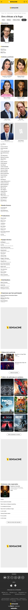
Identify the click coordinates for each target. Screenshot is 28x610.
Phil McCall (3, 179)
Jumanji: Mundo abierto (5, 513)
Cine (5, 13)
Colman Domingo (20, 97)
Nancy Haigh (3, 271)
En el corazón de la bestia (6, 501)
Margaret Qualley (21, 76)
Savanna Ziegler (4, 170)
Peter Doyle (3, 252)
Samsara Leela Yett (5, 168)
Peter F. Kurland (4, 274)
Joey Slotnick (21, 140)
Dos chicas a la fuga (12, 16)
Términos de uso (22, 598)
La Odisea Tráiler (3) (7, 394)
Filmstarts (12, 592)
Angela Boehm (4, 191)
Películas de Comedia (17, 13)
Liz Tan (2, 234)
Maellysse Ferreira (5, 287)
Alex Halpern (3, 189)
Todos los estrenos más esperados (14, 522)
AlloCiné (3, 592)
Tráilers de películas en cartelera (14, 434)
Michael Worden (4, 171)
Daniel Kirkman (4, 175)
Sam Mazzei (3, 165)
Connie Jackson (4, 146)
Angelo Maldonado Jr (5, 181)
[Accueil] (13, 2)
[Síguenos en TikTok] (19, 577)
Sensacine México (19, 594)
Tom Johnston (4, 269)
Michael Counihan (5, 157)
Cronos (2, 499)
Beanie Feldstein (7, 97)
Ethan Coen (7, 42)
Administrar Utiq (13, 599)
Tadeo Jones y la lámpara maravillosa (8, 504)
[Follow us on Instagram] (15, 577)
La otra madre (3, 511)
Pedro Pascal (7, 119)
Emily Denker (3, 250)
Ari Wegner (3, 242)
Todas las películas (10, 13)
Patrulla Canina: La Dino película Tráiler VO (21, 412)
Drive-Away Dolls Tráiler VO (20, 362)
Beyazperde (21, 592)
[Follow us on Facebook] (8, 577)
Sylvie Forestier (4, 282)
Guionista (3, 48)
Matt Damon (7, 140)
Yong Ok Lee (3, 261)
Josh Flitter (3, 192)
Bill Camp (21, 119)
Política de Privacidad (5, 599)
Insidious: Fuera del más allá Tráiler (7, 430)
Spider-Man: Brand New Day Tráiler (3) (21, 394)
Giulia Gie (3, 285)
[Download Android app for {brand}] (16, 585)
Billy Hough (3, 187)
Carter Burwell (4, 207)
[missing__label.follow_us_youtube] (5, 577)
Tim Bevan (3, 223)
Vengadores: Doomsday (15, 486)
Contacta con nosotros (14, 598)
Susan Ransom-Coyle (5, 247)
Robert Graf (3, 228)
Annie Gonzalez (4, 148)
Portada (2, 13)
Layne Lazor (3, 176)
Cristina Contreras (5, 182)
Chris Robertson (4, 210)
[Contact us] (23, 577)
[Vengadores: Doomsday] (5, 491)
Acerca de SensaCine (5, 598)
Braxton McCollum (5, 173)
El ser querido (3, 515)
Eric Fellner (3, 226)
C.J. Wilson (3, 144)
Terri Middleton (4, 197)
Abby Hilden (3, 158)
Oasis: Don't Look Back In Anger (7, 508)
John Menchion (4, 155)
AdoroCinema (6, 594)
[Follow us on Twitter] (12, 577)
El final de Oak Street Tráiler (7, 412)
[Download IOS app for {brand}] (12, 585)
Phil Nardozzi (3, 200)
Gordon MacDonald (5, 151)
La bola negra (3, 518)
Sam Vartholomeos (5, 152)
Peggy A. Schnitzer (5, 258)
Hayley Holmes (4, 161)
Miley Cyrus (3, 194)
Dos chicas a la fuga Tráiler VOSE (20, 355)
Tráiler (11, 490)
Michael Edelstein (5, 184)
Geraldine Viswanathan (7, 76)
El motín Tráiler (21, 430)
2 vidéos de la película (14, 372)
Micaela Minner (4, 186)
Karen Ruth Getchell (5, 231)
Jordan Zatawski (4, 166)
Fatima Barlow (4, 163)
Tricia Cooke (3, 218)
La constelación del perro (6, 506)
